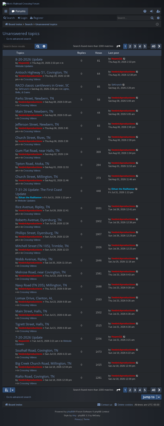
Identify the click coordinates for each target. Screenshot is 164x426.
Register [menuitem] (159, 12)
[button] (118, 46)
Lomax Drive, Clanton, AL (34, 298)
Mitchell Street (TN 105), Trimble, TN (42, 246)
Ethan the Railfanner (30, 197)
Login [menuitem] (152, 12)
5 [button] (145, 46)
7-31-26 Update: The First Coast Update (38, 191)
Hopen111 (24, 63)
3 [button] (135, 46)
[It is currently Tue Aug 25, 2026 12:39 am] (157, 24)
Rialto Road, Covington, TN (34, 376)
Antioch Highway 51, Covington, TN (41, 72)
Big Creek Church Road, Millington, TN (43, 363)
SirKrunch (24, 89)
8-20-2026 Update (28, 59)
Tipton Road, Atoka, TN (32, 163)
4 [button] (140, 46)
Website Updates (24, 66)
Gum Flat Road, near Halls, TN (37, 150)
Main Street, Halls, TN (31, 311)
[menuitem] (145, 11)
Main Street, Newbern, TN (34, 111)
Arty (74, 415)
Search (10, 18)
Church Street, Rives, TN (32, 137)
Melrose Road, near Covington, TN (40, 272)
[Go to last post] (124, 58)
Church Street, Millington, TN (36, 176)
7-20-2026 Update (28, 337)
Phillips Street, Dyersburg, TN (36, 233)
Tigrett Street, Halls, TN (32, 324)
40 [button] (153, 46)
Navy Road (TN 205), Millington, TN (41, 285)
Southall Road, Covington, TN (36, 350)
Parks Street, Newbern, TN (34, 98)
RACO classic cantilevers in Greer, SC (42, 85)
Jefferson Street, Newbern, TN (37, 124)
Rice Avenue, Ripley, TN (32, 207)
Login (24, 18)
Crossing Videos (32, 79)
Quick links (6, 12)
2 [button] (130, 46)
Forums (20, 11)
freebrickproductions (30, 76)
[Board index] (21, 4)
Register (38, 18)
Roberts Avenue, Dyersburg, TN (38, 220)
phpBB (70, 411)
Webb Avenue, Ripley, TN (33, 259)
